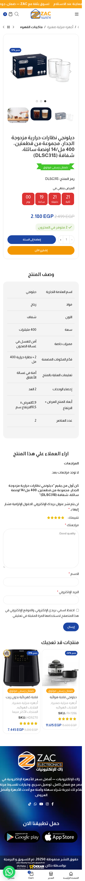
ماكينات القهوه (31, 27)
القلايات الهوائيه (66, 707)
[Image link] (41, 760)
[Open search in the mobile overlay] (17, 14)
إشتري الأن (41, 250)
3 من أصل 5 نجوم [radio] (55, 517)
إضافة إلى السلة (32, 239)
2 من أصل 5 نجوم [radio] (59, 517)
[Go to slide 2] (41, 101)
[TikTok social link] (29, 804)
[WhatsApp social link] (35, 804)
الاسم (73, 573)
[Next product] (3, 27)
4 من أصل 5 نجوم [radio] (52, 517)
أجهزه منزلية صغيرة (60, 27)
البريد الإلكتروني (68, 592)
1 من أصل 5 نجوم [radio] (62, 517)
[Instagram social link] (47, 804)
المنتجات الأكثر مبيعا (25, 711)
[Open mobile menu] (77, 14)
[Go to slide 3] (37, 101)
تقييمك (73, 517)
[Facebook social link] (52, 804)
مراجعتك (72, 525)
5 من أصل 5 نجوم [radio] (48, 517)
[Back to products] (8, 27)
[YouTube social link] (41, 804)
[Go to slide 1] (45, 101)
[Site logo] (41, 13)
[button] (70, 72)
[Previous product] (13, 27)
